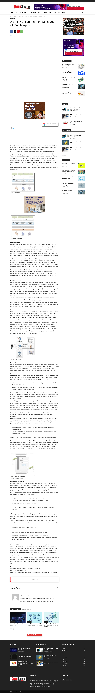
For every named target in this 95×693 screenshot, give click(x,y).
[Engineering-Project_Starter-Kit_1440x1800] (34, 119)
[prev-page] (11, 629)
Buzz (50, 12)
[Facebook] (79, 1)
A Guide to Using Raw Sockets (77, 114)
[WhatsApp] (21, 31)
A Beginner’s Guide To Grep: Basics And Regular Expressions (76, 123)
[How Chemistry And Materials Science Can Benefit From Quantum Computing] (51, 617)
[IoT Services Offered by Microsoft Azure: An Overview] (81, 192)
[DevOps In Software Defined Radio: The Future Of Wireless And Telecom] (34, 617)
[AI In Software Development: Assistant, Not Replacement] (81, 66)
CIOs (39, 12)
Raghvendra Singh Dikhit (16, 28)
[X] (84, 1)
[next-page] (13, 629)
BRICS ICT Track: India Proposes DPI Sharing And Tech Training (25, 663)
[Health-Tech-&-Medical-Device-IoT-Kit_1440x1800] (34, 214)
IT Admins (32, 12)
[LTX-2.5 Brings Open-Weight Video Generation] (13, 650)
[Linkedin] (81, 1)
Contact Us (28, 0)
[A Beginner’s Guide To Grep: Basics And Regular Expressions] (65, 122)
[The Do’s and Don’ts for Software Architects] (81, 165)
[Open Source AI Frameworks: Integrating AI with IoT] (81, 185)
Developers (23, 12)
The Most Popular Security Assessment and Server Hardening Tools (20, 587)
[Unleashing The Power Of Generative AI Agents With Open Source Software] (81, 86)
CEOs (44, 12)
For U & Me (14, 12)
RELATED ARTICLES (15, 609)
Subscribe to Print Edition (15, 0)
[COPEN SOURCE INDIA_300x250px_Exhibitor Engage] (73, 34)
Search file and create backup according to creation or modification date (77, 109)
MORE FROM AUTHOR (26, 609)
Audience (16, 16)
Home (11, 16)
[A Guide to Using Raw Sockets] (65, 116)
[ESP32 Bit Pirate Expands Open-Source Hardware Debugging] (13, 656)
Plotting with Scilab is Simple (52, 587)
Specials (56, 12)
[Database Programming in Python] (65, 142)
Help (63, 12)
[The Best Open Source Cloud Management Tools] (81, 178)
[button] (83, 12)
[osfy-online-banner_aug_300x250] (73, 56)
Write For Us (23, 0)
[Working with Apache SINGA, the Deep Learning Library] (81, 93)
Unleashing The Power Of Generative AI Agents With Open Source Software (68, 86)
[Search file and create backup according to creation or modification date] (65, 109)
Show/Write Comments (34, 634)
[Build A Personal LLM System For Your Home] (81, 79)
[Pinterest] (18, 31)
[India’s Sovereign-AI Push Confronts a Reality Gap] (81, 72)
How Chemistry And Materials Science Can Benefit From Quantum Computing (51, 625)
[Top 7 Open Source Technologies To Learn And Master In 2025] (81, 172)
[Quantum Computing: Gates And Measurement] (18, 617)
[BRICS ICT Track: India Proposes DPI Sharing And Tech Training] (13, 663)
